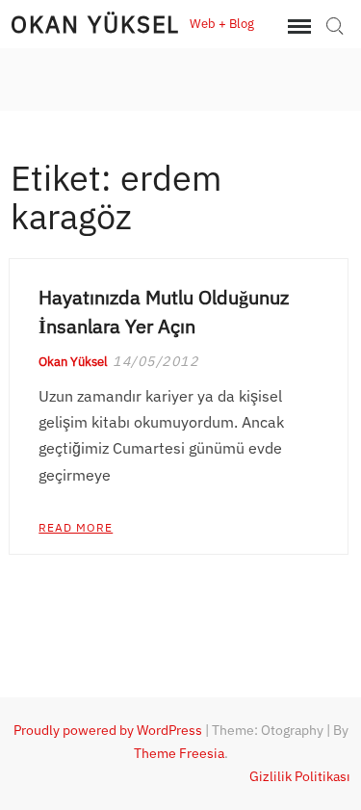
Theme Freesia (179, 753)
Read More (76, 527)
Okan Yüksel (95, 24)
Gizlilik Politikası (299, 776)
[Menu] (297, 27)
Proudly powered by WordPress (107, 730)
